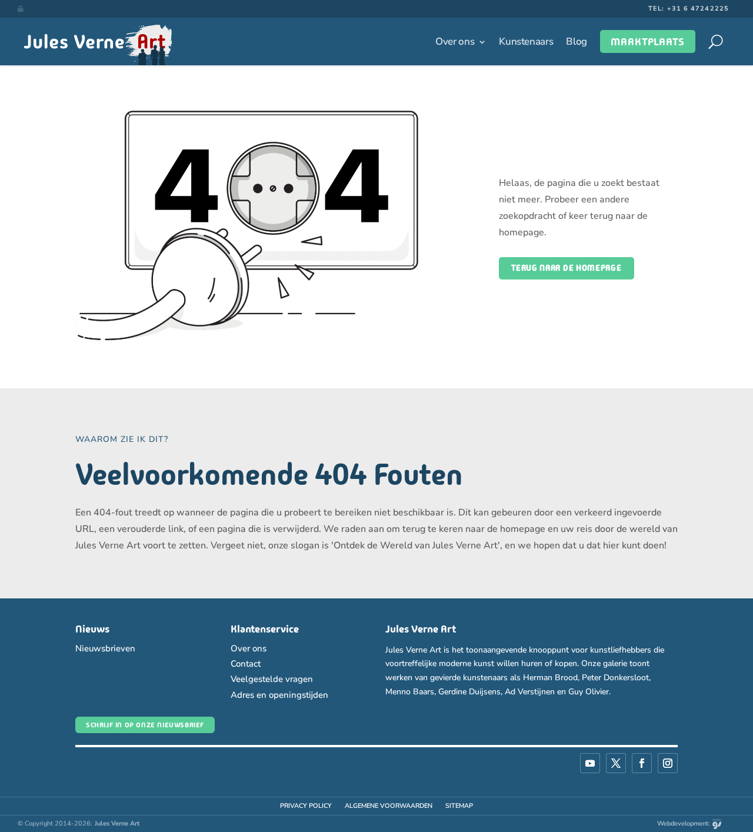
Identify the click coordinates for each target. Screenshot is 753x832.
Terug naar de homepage (566, 267)
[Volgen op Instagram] (668, 763)
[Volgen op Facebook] (642, 763)
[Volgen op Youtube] (590, 763)
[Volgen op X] (616, 763)
